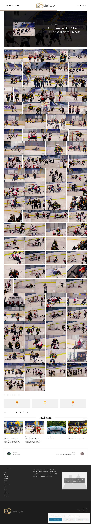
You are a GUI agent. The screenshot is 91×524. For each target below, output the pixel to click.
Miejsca (6, 482)
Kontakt (11, 5)
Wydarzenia (9, 436)
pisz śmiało (49, 476)
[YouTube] (80, 5)
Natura (5, 486)
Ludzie (5, 480)
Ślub (5, 488)
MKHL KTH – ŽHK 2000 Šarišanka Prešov (66, 453)
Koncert (6, 478)
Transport (6, 493)
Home (6, 5)
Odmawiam (69, 520)
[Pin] (16, 412)
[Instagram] (78, 5)
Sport (49, 24)
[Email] (27, 412)
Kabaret (6, 476)
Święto (5, 491)
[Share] (20, 412)
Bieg (5, 472)
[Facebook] (76, 5)
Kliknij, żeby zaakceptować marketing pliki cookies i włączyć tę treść (74, 480)
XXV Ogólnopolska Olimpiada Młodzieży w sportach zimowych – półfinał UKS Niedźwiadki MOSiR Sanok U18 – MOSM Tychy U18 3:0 (12, 440)
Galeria (5, 474)
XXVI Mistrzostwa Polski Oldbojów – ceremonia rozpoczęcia (76, 439)
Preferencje (82, 520)
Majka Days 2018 (50, 438)
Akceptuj (56, 520)
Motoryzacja (7, 484)
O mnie (17, 5)
